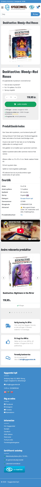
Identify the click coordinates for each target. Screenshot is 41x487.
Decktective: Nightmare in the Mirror (18, 293)
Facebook (9, 404)
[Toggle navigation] (2, 7)
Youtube (9, 410)
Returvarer (7, 437)
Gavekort (7, 431)
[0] (37, 7)
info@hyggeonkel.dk (27, 359)
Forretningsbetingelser (11, 442)
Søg (36, 14)
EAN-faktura (8, 434)
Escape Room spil (26, 198)
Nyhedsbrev (9, 412)
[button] (10, 313)
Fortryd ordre (8, 440)
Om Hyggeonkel (9, 426)
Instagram (8, 407)
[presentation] (3, 277)
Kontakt (6, 429)
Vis (21, 215)
